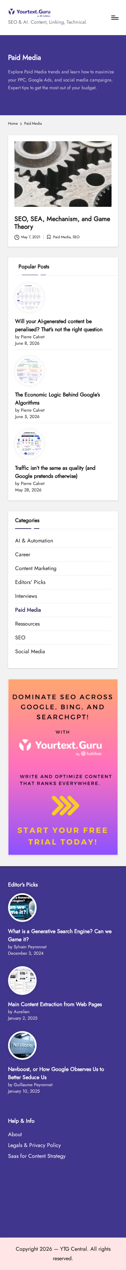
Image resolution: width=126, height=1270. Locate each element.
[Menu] (114, 17)
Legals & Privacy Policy (34, 1145)
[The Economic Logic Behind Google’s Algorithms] (29, 371)
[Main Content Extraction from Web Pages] (22, 980)
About (15, 1134)
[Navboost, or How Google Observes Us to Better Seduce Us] (22, 1045)
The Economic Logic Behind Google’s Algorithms (57, 399)
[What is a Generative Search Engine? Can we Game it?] (22, 907)
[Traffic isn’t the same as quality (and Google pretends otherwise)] (29, 444)
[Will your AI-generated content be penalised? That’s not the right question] (29, 297)
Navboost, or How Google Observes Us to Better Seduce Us (56, 1073)
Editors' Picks (30, 582)
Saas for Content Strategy (37, 1156)
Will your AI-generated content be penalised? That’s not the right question (58, 325)
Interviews (26, 596)
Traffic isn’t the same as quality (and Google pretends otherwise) (55, 472)
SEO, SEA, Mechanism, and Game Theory (62, 222)
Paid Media (62, 237)
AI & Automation (34, 540)
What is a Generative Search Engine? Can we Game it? (60, 935)
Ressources (27, 624)
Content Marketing (35, 568)
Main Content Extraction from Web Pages (55, 1004)
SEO (76, 237)
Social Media (30, 651)
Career (22, 554)
